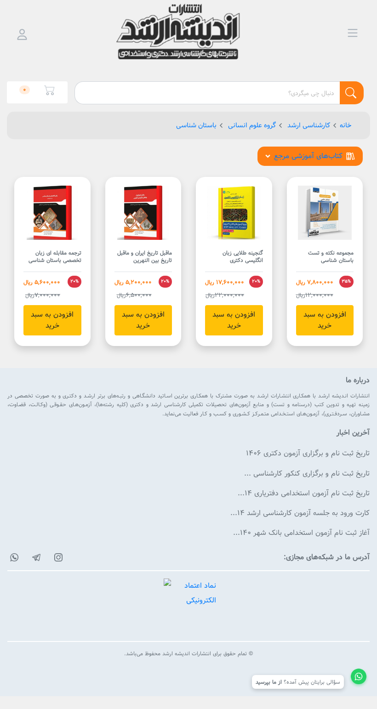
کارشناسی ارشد (308, 125)
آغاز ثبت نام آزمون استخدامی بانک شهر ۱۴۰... (301, 532)
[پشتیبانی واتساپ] (359, 678)
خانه (346, 125)
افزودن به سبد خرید (324, 320)
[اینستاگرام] (57, 557)
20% (256, 281)
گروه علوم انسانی (251, 125)
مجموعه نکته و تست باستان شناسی (331, 257)
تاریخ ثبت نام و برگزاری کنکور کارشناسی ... (307, 473)
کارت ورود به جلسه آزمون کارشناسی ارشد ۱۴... (300, 513)
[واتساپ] (12, 557)
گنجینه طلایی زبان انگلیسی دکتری (243, 257)
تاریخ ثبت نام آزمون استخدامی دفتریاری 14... (304, 493)
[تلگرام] (34, 557)
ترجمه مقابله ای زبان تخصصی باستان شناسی (55, 257)
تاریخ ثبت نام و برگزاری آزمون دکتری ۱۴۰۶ (308, 453)
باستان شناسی (196, 125)
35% (346, 281)
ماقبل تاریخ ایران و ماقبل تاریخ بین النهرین (144, 257)
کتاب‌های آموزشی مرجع (308, 156)
